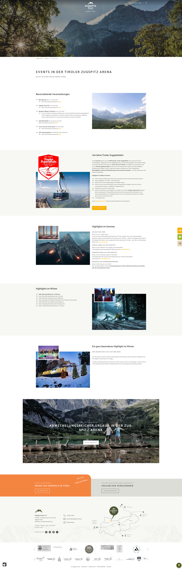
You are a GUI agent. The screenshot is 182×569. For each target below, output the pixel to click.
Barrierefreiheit (101, 567)
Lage (47, 525)
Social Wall (52, 525)
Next (147, 549)
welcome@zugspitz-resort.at (74, 519)
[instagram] (50, 532)
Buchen (43, 525)
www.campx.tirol (103, 242)
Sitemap (109, 567)
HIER (59, 102)
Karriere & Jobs (39, 527)
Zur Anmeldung (42, 491)
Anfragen (37, 525)
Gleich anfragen (91, 442)
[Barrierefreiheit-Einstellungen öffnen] (179, 565)
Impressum (84, 567)
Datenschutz (92, 567)
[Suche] (146, 3)
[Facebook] (46, 532)
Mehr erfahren (99, 208)
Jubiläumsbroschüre (100, 201)
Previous (34, 549)
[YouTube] (53, 532)
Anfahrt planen (70, 522)
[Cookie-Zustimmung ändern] (4, 564)
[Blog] (57, 532)
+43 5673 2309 (70, 515)
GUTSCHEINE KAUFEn (110, 491)
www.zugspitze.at (125, 249)
